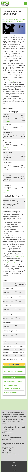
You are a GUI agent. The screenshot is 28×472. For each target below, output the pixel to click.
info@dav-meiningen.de (12, 454)
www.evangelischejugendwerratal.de (12, 81)
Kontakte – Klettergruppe (10, 392)
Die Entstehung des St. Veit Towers (13, 381)
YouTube (14, 468)
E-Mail (14, 470)
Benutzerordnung (19, 256)
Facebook (14, 465)
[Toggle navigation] (25, 4)
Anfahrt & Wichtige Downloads (12, 388)
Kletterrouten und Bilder (10, 385)
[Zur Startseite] (4, 4)
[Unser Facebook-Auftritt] (14, 462)
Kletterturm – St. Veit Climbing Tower (13, 371)
